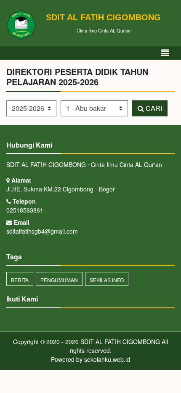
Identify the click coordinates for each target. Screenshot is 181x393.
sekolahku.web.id (107, 359)
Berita (20, 279)
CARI (153, 108)
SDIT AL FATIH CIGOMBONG (119, 341)
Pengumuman (59, 279)
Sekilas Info (107, 279)
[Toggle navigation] (165, 52)
